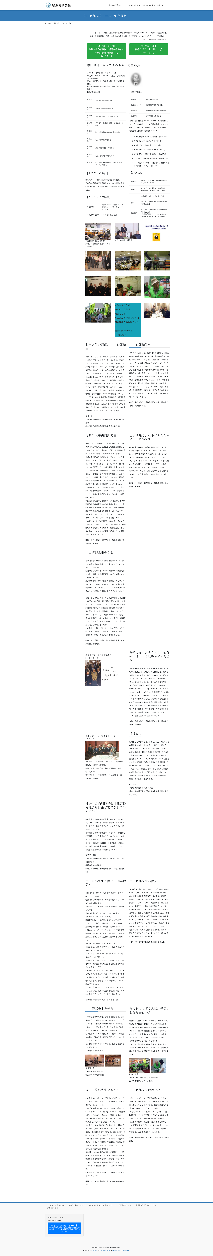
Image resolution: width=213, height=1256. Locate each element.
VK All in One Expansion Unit (121, 1250)
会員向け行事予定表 (143, 1205)
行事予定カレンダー (126, 1205)
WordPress (94, 1250)
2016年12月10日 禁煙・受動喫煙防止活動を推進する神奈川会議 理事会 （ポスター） (106, 51)
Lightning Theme (106, 1250)
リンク (155, 1205)
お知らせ (62, 1205)
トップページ (51, 1205)
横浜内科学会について (76, 1205)
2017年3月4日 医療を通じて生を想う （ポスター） (147, 49)
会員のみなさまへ (109, 1205)
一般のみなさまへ (93, 1205)
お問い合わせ (51, 1208)
